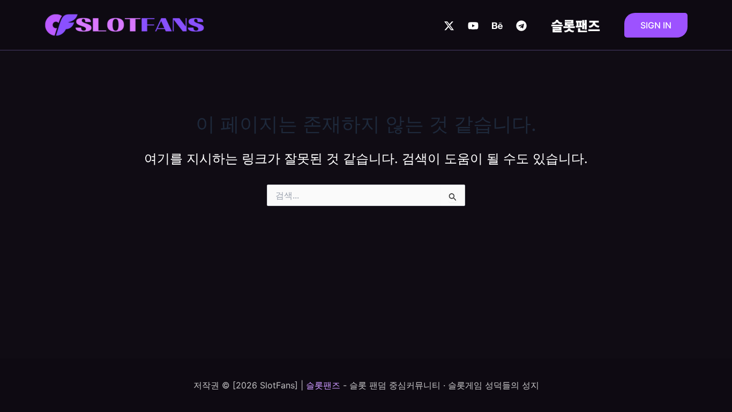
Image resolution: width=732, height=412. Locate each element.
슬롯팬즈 (575, 25)
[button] (656, 25)
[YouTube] (473, 25)
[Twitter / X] (449, 25)
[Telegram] (521, 25)
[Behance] (497, 25)
